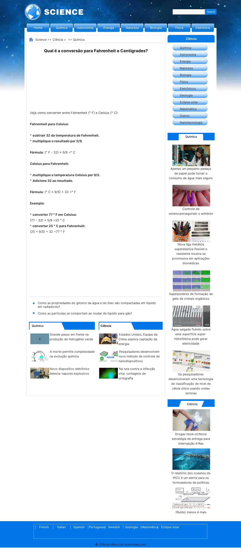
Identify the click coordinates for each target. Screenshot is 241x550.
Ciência (58, 39)
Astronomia (85, 28)
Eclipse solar (189, 102)
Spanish (79, 527)
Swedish (114, 527)
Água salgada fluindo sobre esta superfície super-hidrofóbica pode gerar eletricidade (190, 336)
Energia (108, 28)
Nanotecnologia (191, 122)
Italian (61, 527)
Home (38, 28)
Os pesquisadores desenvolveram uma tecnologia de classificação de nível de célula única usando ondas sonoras (191, 383)
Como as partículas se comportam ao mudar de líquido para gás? (85, 313)
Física (179, 28)
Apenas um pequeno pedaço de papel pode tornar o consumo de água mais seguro (191, 173)
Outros (184, 116)
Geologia (186, 95)
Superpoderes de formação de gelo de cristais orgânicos (191, 296)
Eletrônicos (188, 88)
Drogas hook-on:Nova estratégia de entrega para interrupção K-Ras (191, 438)
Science (41, 39)
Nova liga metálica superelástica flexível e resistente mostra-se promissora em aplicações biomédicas (191, 253)
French (44, 527)
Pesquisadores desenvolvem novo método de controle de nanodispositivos (139, 356)
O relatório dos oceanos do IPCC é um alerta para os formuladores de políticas (190, 477)
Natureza (132, 28)
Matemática (188, 109)
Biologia (156, 28)
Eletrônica (203, 28)
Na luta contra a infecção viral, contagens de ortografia (137, 373)
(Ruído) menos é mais (190, 512)
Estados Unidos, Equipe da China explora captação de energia (138, 339)
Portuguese (96, 527)
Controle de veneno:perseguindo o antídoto (191, 211)
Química (61, 28)
